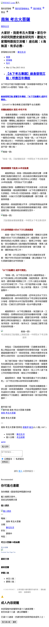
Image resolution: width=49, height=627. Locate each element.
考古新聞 (21, 437)
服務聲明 (27, 592)
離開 (14, 622)
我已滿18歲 (6, 622)
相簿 (8, 57)
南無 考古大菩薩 (15, 19)
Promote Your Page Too (8, 552)
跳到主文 (5, 26)
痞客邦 (26, 427)
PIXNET (12, 589)
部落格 (9, 60)
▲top (3, 442)
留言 (31, 427)
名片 (8, 63)
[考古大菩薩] (2, 550)
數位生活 (22, 52)
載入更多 (5, 447)
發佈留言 (5, 462)
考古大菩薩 (4, 547)
